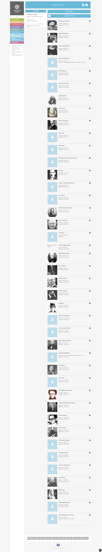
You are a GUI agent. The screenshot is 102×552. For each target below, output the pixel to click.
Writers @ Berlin (15, 29)
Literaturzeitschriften (16, 24)
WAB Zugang (41, 538)
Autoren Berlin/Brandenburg (16, 39)
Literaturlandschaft (16, 32)
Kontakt (69, 538)
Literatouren (14, 42)
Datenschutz (77, 538)
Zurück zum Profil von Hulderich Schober (34, 26)
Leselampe (63, 538)
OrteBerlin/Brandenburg (16, 35)
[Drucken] (83, 5)
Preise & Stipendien (15, 22)
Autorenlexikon (15, 19)
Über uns (49, 538)
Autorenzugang (32, 538)
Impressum (85, 538)
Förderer (55, 538)
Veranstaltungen (15, 27)
